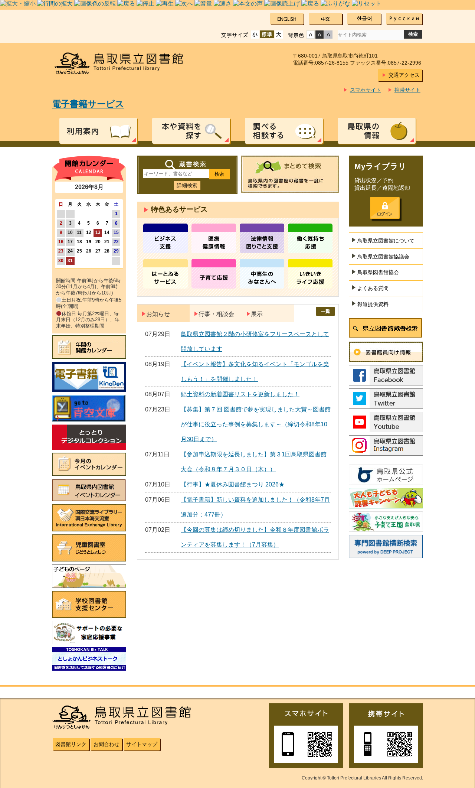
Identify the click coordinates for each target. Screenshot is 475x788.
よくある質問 (373, 288)
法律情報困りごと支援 (262, 238)
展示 (257, 314)
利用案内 (98, 131)
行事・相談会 (216, 314)
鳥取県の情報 (377, 131)
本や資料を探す (191, 131)
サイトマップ (141, 744)
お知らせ (158, 314)
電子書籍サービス (88, 104)
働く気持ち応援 (310, 238)
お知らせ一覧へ (325, 311)
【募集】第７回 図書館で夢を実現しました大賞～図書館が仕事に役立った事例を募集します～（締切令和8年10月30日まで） (256, 424)
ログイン (385, 208)
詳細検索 (187, 185)
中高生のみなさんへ (262, 274)
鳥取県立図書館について (386, 241)
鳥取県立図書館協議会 (383, 257)
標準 (267, 34)
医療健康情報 (213, 238)
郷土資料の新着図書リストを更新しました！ (240, 394)
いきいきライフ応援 (310, 274)
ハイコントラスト (319, 34)
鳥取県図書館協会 (378, 272)
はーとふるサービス (165, 274)
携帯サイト (407, 90)
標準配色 (311, 34)
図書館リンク (70, 744)
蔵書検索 (187, 164)
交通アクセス (404, 75)
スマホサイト (365, 90)
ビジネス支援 (165, 238)
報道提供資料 (373, 304)
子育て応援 (213, 274)
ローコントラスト (328, 34)
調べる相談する (284, 131)
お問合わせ (106, 744)
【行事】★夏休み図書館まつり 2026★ (233, 484)
